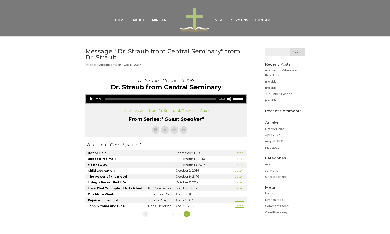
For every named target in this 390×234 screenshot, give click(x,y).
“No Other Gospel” (278, 94)
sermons (271, 170)
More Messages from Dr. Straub (148, 111)
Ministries (162, 20)
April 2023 (272, 135)
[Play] (91, 99)
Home (120, 20)
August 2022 (274, 141)
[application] (166, 99)
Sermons (239, 20)
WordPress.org (276, 212)
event (269, 164)
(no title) (271, 81)
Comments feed (277, 206)
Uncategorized (276, 177)
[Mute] (229, 99)
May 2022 (272, 147)
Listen (239, 153)
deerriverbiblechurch (105, 65)
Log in (269, 193)
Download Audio (196, 111)
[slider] (238, 98)
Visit (219, 20)
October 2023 (275, 129)
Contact (263, 20)
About (138, 20)
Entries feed (274, 200)
